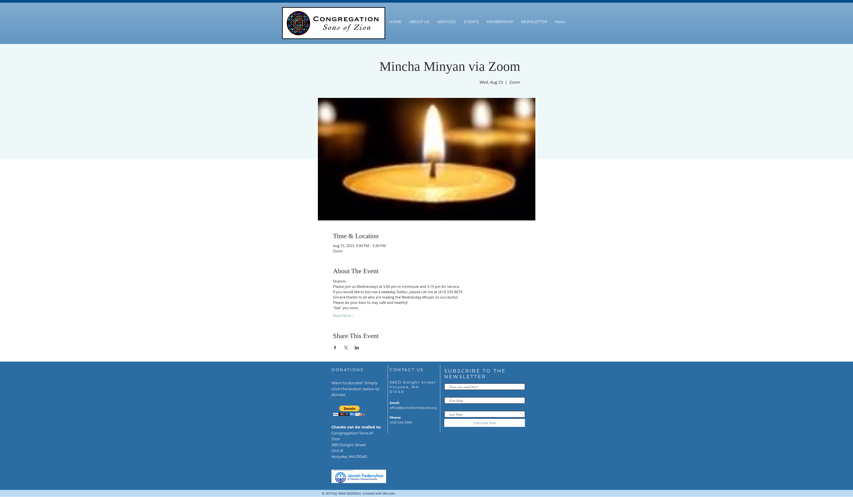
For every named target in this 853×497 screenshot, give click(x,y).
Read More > (343, 315)
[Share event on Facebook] (335, 347)
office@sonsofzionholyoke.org (413, 408)
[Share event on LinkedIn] (357, 347)
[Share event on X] (346, 347)
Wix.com (389, 493)
